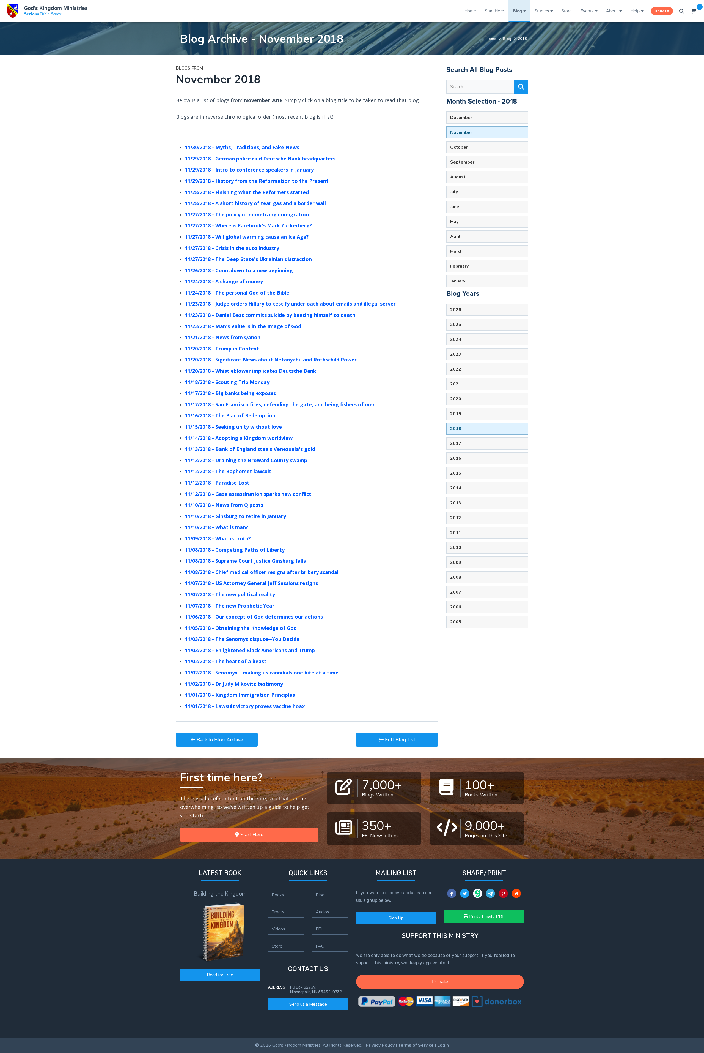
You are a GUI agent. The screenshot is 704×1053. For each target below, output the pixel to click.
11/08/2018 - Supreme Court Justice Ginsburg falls (245, 560)
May (454, 222)
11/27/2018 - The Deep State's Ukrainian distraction (248, 259)
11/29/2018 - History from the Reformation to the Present (257, 181)
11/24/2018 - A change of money (224, 281)
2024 (455, 339)
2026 (455, 310)
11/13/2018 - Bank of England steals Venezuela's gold (250, 449)
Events (587, 11)
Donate (661, 10)
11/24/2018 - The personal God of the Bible (237, 292)
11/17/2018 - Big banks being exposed (231, 393)
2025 (455, 325)
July (454, 192)
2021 (455, 384)
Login (443, 1045)
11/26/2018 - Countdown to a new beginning (239, 270)
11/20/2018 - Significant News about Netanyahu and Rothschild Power (271, 359)
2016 (455, 458)
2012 (455, 518)
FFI (319, 929)
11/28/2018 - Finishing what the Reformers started (247, 192)
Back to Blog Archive (219, 739)
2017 (455, 443)
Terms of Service (416, 1045)
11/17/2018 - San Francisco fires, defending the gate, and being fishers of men (280, 404)
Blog (517, 11)
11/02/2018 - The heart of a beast (225, 661)
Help (635, 11)
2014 (455, 488)
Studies (542, 11)
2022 (455, 369)
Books (278, 894)
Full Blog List (399, 739)
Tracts (278, 912)
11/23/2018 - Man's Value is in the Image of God (243, 326)
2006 (455, 607)
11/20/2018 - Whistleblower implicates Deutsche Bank (250, 371)
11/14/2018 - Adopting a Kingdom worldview (239, 438)
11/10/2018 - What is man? (216, 527)
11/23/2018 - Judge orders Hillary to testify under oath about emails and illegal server (290, 303)
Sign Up (396, 918)
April (455, 236)
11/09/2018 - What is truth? (218, 538)
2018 (522, 38)
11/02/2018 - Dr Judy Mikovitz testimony (234, 684)
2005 (455, 622)
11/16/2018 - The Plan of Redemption (230, 415)
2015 (455, 473)
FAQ (320, 946)
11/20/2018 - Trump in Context (222, 348)
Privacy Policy (380, 1045)
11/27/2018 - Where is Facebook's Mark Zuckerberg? (248, 225)
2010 (455, 548)
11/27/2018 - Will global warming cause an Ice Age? (247, 236)
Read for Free (220, 975)
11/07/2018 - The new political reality (230, 594)
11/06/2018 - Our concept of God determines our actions (254, 616)
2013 (455, 503)
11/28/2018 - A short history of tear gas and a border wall (255, 203)
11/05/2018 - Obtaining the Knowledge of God (241, 628)
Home (470, 11)
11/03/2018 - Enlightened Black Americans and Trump (250, 650)
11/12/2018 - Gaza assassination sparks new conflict (248, 494)
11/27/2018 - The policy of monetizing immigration (247, 214)
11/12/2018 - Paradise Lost (217, 482)
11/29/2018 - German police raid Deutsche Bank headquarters (260, 158)
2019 (455, 414)
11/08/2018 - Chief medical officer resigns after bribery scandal (262, 572)
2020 (455, 399)
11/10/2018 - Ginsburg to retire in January (235, 516)
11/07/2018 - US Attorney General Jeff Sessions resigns (251, 583)
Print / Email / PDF (486, 916)
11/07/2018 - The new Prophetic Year (229, 605)
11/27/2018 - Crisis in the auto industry (232, 248)
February (459, 266)
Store (567, 11)
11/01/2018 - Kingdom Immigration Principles (240, 695)
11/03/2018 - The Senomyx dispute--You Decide (242, 639)
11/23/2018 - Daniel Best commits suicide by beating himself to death (270, 315)
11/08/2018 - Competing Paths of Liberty (235, 549)
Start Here (494, 11)
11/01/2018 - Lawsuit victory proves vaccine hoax (245, 706)
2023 (455, 354)
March (456, 251)
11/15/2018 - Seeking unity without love (233, 426)
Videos (278, 929)
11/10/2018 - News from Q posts (224, 505)
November (461, 132)
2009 (455, 562)
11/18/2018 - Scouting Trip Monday (227, 382)
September (462, 162)
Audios (322, 912)
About (612, 11)
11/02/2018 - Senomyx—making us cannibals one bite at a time (262, 672)
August (458, 177)
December (461, 118)
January (457, 281)
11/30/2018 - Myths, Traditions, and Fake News (242, 147)
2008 (455, 577)
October (459, 147)
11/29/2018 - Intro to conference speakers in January (249, 169)
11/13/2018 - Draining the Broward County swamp (246, 460)
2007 (455, 592)
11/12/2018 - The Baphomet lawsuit (228, 471)
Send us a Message (308, 1004)
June (454, 207)
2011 (455, 533)
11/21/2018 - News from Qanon (222, 337)
